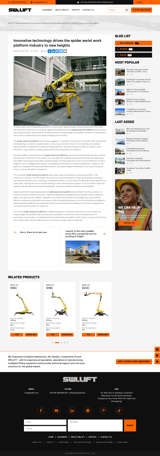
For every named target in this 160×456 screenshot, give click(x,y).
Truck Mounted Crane (82, 442)
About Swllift (62, 10)
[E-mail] (157, 361)
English (139, 2)
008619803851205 (18, 2)
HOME (51, 437)
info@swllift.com (40, 2)
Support (76, 10)
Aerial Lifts (37, 442)
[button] (52, 342)
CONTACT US (129, 223)
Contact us (88, 10)
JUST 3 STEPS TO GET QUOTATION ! (134, 361)
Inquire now (31, 335)
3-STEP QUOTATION (142, 10)
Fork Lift (50, 442)
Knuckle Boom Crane (104, 442)
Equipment (47, 10)
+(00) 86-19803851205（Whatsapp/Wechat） (68, 393)
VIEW (17, 335)
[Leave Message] (157, 355)
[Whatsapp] (157, 349)
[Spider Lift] (24, 304)
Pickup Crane (122, 442)
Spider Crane (64, 442)
